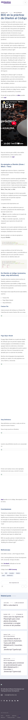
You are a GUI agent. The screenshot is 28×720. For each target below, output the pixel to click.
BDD (14, 12)
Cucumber (11, 573)
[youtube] (18, 701)
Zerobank (6, 563)
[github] (4, 701)
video (18, 95)
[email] (1, 701)
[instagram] (9, 701)
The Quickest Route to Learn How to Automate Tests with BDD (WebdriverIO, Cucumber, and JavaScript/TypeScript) (13, 644)
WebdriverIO (19, 12)
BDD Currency (13, 569)
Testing (8, 636)
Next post (25, 586)
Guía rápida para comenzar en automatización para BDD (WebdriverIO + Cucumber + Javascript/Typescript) (14, 667)
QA (16, 12)
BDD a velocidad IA (11, 605)
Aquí (2, 499)
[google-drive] (7, 701)
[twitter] (15, 701)
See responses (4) (14, 583)
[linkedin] (12, 701)
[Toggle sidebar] (2, 586)
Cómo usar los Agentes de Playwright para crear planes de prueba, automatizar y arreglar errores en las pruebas (13, 621)
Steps (3, 575)
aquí (5, 97)
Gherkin (18, 573)
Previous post (22, 586)
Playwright (19, 614)
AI (16, 614)
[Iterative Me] (6, 685)
